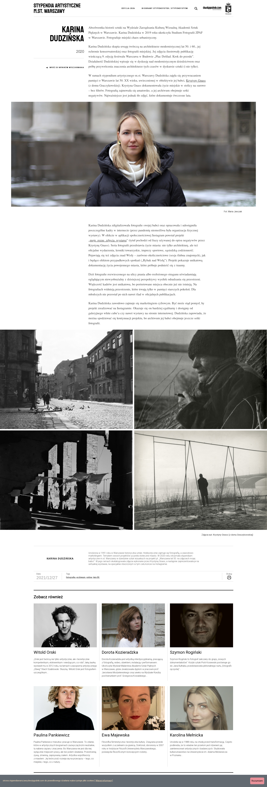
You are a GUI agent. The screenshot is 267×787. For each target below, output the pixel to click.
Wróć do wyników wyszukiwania (67, 67)
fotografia (70, 577)
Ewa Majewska (115, 735)
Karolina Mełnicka (186, 735)
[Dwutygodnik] (212, 8)
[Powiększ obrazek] (67, 379)
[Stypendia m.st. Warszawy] (228, 8)
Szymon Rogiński (186, 652)
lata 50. (96, 577)
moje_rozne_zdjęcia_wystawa (108, 240)
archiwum (80, 577)
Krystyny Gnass (196, 80)
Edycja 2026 (128, 8)
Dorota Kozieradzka (120, 652)
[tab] (196, 8)
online (89, 577)
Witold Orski (45, 652)
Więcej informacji (104, 780)
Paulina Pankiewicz (52, 735)
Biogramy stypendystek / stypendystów (165, 8)
